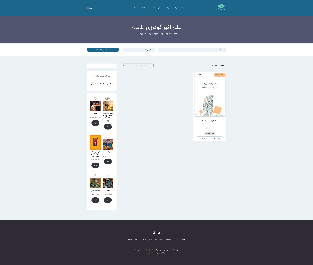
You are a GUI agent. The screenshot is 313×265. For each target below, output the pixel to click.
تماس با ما (157, 8)
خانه (182, 8)
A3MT (151, 253)
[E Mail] (159, 233)
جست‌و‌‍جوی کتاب (102, 49)
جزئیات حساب (131, 8)
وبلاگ (176, 8)
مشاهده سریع (210, 133)
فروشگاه (167, 8)
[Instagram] (154, 233)
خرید (201, 138)
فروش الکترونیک (145, 8)
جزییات (215, 138)
